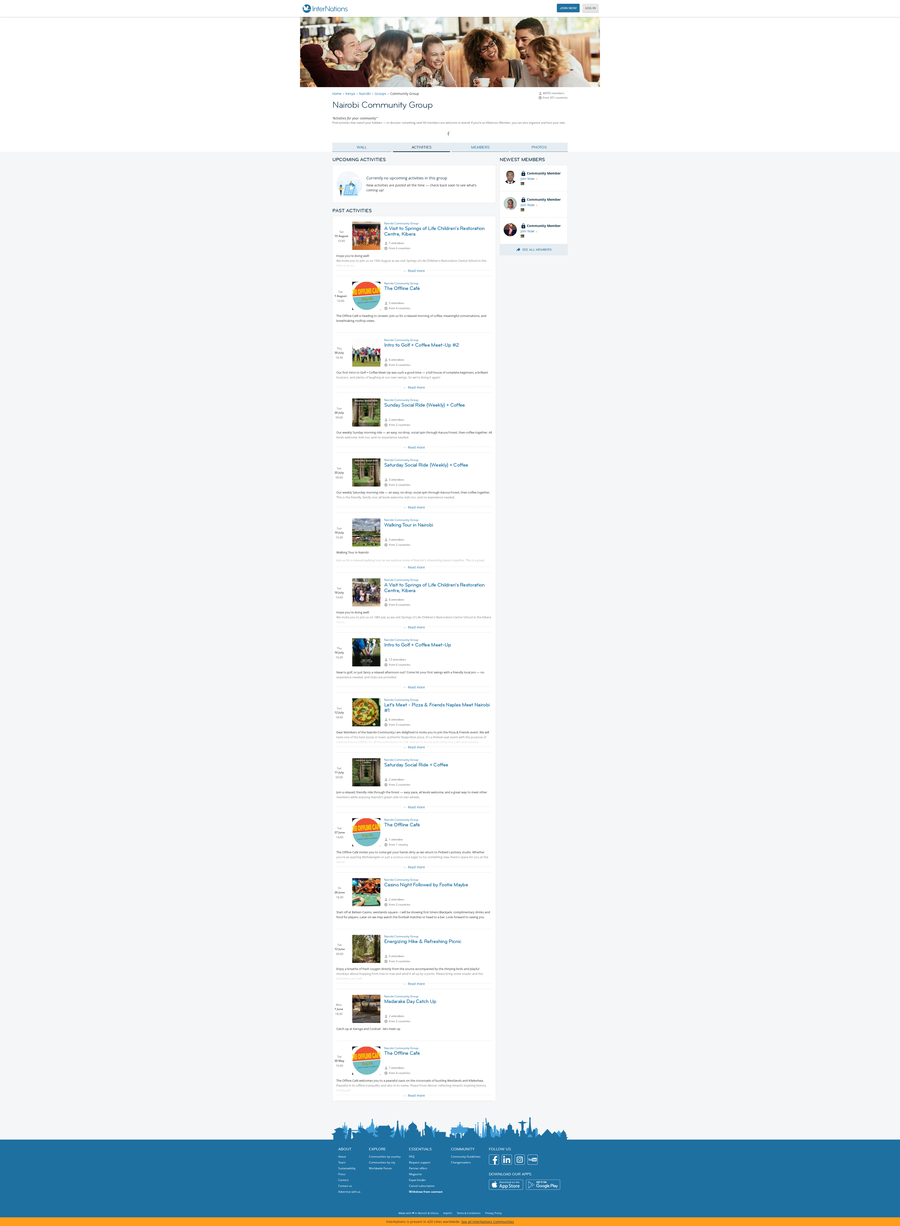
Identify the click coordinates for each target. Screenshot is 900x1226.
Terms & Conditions (468, 1213)
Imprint (447, 1213)
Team (341, 1162)
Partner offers (418, 1168)
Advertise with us (349, 1192)
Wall (362, 147)
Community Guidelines (465, 1157)
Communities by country (385, 1157)
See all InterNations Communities (487, 1221)
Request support (419, 1162)
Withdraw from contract (425, 1192)
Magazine (415, 1174)
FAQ (411, 1157)
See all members (537, 249)
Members (480, 147)
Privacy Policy (493, 1213)
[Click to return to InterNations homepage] (325, 8)
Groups (380, 93)
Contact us (345, 1186)
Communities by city (382, 1162)
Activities (421, 147)
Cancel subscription (422, 1186)
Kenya (350, 93)
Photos (539, 147)
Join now (568, 8)
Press (341, 1174)
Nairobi (365, 93)
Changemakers (461, 1162)
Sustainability (347, 1168)
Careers (343, 1180)
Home (336, 93)
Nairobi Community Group (401, 223)
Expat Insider (417, 1180)
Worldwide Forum (380, 1168)
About (342, 1157)
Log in (590, 8)
